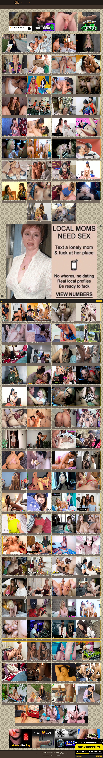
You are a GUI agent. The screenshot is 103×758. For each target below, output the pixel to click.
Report (58, 755)
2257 (66, 753)
